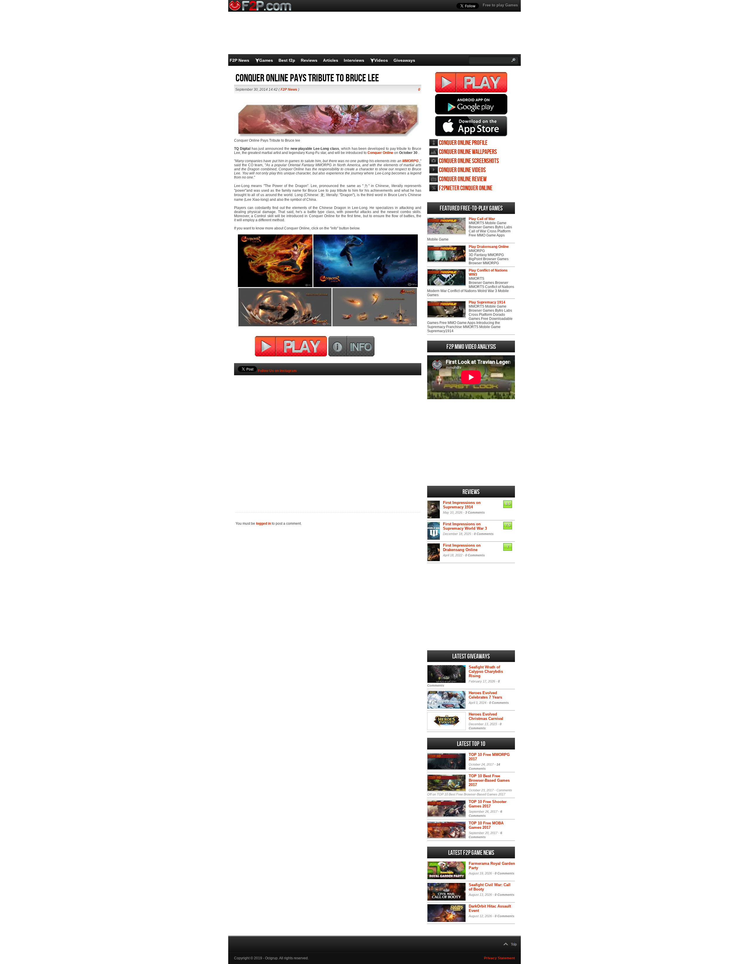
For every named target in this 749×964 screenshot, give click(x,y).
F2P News (239, 60)
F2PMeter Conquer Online (465, 188)
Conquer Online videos (462, 170)
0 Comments (484, 534)
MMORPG (410, 161)
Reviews (309, 60)
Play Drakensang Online (489, 247)
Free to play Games (500, 5)
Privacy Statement (499, 958)
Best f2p (287, 60)
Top (514, 944)
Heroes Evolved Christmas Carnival (486, 716)
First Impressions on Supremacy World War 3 (465, 526)
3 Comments (475, 512)
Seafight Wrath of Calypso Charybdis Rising (486, 671)
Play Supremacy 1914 (487, 302)
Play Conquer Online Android (471, 104)
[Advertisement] (327, 434)
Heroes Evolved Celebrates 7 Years (485, 695)
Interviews (354, 60)
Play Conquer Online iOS (471, 126)
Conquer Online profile (463, 143)
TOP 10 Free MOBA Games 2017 (486, 825)
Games (266, 60)
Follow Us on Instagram (277, 371)
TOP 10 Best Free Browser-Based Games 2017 (489, 780)
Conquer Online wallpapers (468, 152)
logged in (263, 524)
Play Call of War (482, 219)
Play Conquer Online (471, 82)
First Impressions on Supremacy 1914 (462, 504)
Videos (381, 60)
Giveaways (404, 60)
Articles (330, 60)
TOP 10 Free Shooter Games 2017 (487, 804)
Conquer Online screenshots (469, 161)
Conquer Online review (463, 179)
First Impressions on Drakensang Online (462, 547)
